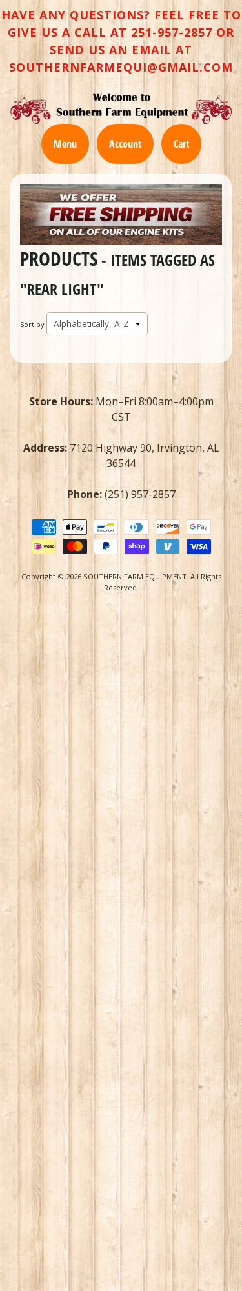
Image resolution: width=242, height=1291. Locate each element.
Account (125, 144)
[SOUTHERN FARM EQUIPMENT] (121, 108)
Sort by (32, 324)
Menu (65, 144)
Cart (181, 144)
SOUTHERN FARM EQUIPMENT (135, 576)
